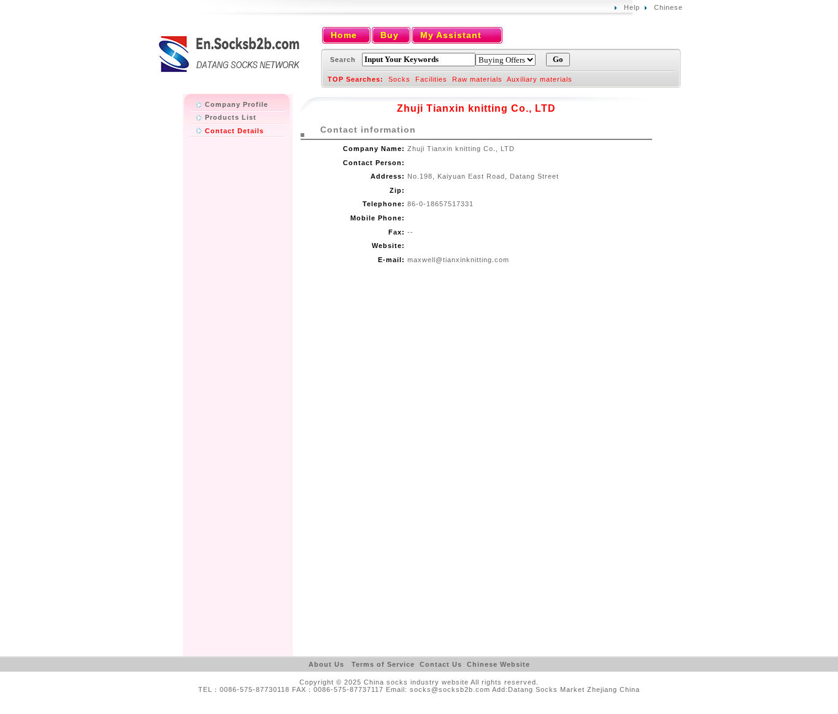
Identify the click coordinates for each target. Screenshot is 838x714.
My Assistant (451, 35)
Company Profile (236, 104)
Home (344, 35)
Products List (230, 117)
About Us (326, 664)
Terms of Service (383, 664)
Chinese (668, 7)
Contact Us (441, 664)
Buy (389, 35)
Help (632, 7)
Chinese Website (498, 664)
